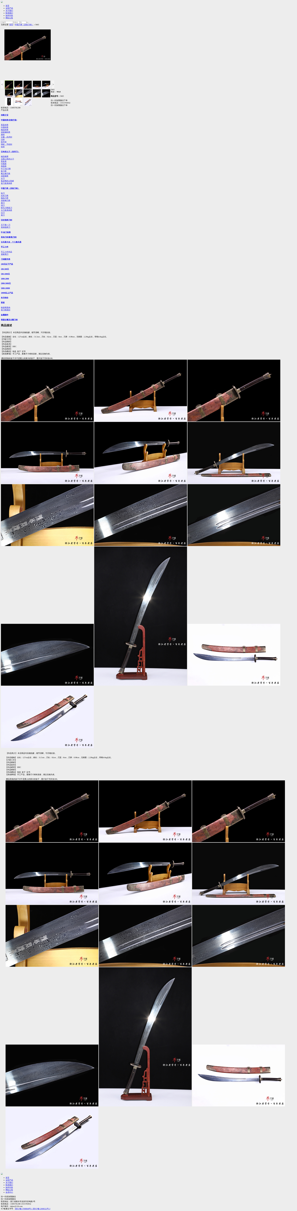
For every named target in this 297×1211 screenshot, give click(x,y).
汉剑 (3, 139)
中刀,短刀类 (6, 169)
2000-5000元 (6, 283)
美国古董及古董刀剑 (9, 320)
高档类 (3, 166)
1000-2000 (5, 279)
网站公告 (9, 18)
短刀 (3, 193)
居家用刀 (4, 254)
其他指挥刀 (5, 227)
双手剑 (3, 142)
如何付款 (9, 15)
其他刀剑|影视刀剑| (9, 237)
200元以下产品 (7, 264)
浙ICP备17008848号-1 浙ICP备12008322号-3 (32, 1209)
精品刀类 (4, 198)
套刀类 (3, 171)
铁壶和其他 (5, 307)
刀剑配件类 (5, 259)
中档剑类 (4, 127)
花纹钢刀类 (5, 200)
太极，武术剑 (6, 137)
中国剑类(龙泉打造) (9, 120)
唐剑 (3, 135)
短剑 (3, 147)
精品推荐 (4, 156)
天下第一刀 (5, 225)
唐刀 (3, 203)
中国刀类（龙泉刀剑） (24, 25)
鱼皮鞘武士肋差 (7, 181)
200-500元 (5, 269)
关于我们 (9, 11)
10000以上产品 (7, 293)
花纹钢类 (4, 176)
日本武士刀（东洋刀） (10, 152)
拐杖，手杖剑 (6, 144)
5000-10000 (5, 288)
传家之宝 (4, 115)
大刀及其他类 (6, 210)
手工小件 (4, 247)
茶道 (3, 303)
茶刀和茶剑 (5, 310)
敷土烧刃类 (5, 174)
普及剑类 (4, 125)
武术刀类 (4, 196)
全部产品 (9, 8)
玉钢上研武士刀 (7, 159)
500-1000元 (5, 274)
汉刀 (3, 213)
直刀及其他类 (6, 183)
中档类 (3, 164)
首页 (7, 6)
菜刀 (3, 215)
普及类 (3, 161)
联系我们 (9, 13)
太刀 (3, 178)
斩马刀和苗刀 (6, 208)
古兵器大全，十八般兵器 (11, 242)
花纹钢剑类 (5, 132)
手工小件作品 (6, 252)
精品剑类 (4, 130)
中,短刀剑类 (6, 232)
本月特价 (4, 298)
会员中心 (9, 1192)
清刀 (3, 205)
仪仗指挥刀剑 (6, 220)
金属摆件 (4, 315)
